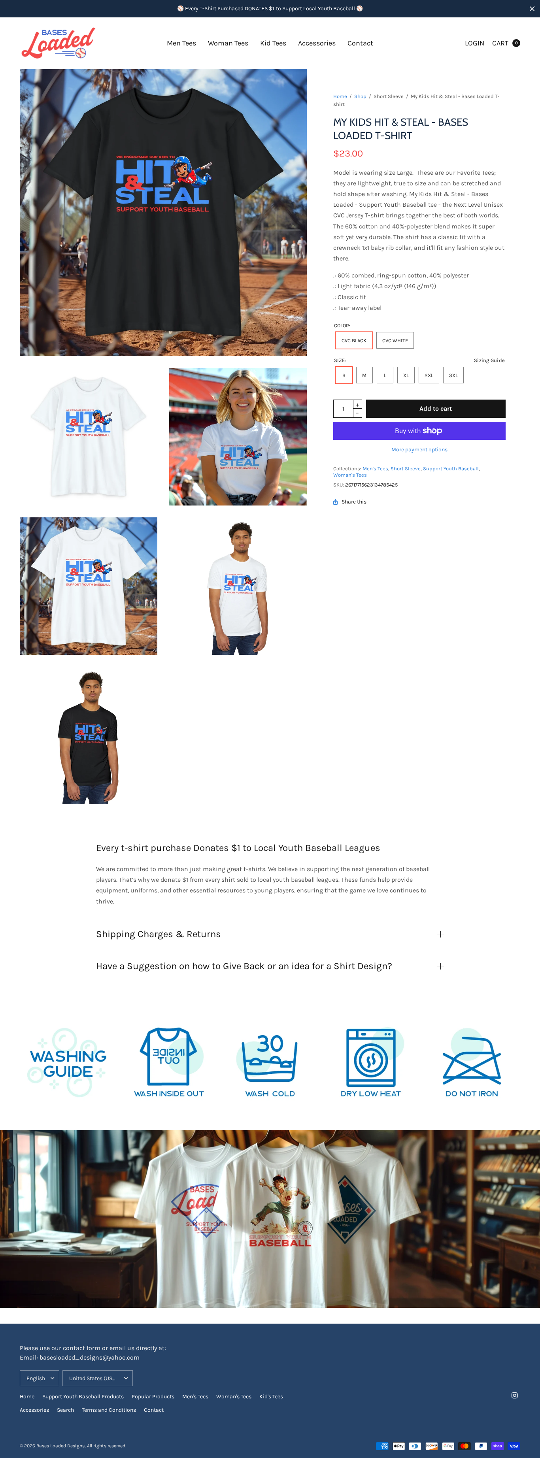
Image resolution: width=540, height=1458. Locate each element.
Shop (360, 96)
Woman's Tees (350, 475)
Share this (354, 502)
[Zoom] (88, 436)
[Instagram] (514, 1395)
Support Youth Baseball (451, 469)
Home (340, 96)
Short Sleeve (406, 469)
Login (474, 43)
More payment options (419, 449)
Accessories (317, 43)
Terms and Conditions (109, 1410)
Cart (500, 43)
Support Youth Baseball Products (83, 1396)
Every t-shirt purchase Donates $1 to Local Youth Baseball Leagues (238, 848)
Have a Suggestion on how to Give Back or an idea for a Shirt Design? (244, 966)
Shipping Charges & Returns (158, 934)
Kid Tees (273, 43)
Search (65, 1410)
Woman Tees (228, 43)
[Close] (532, 9)
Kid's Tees (271, 1396)
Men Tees (181, 43)
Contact (360, 43)
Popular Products (153, 1396)
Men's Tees (375, 469)
